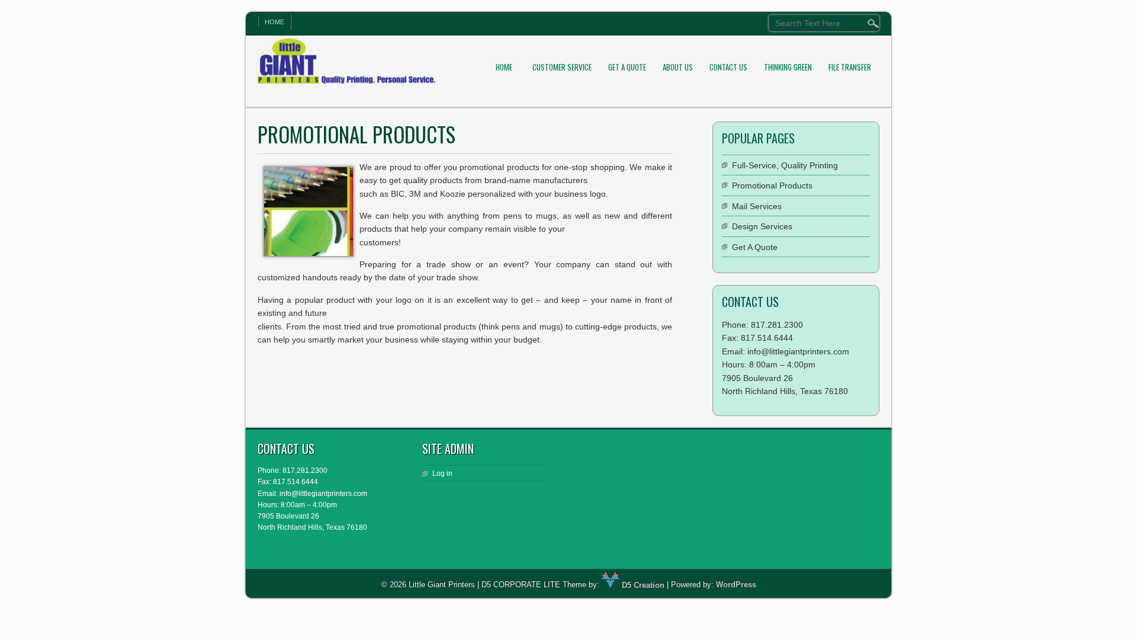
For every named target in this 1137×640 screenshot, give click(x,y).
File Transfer (849, 67)
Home (274, 21)
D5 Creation (641, 585)
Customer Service (562, 67)
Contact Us (728, 67)
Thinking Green (788, 67)
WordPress (736, 585)
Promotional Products (772, 185)
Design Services (762, 226)
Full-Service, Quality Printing (785, 165)
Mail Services (757, 206)
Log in (442, 473)
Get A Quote (627, 67)
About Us (678, 67)
